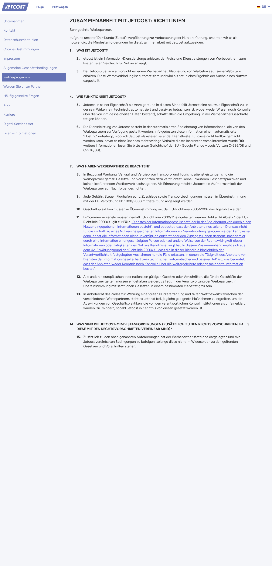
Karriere (9, 114)
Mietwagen (60, 7)
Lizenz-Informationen (19, 133)
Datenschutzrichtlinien (20, 40)
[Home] (15, 6)
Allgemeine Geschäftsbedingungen (30, 68)
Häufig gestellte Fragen (21, 96)
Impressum (11, 58)
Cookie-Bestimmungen (21, 49)
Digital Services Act (18, 124)
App (6, 105)
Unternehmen (13, 21)
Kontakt (9, 30)
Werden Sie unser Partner (22, 86)
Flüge (40, 7)
